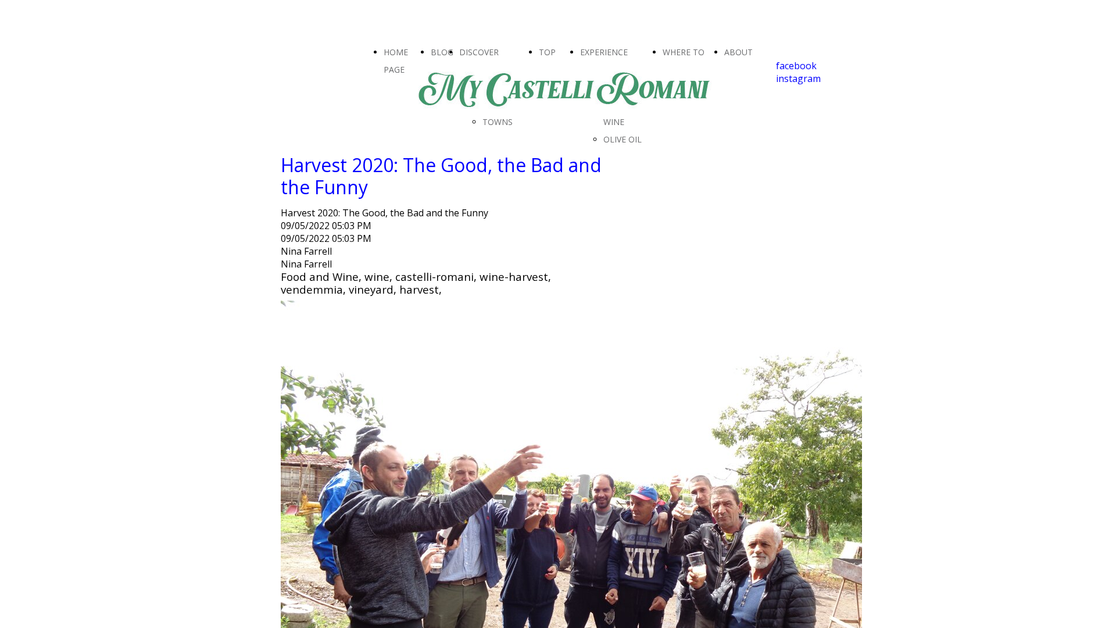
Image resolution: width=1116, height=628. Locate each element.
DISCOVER (479, 52)
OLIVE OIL (622, 139)
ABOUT (738, 52)
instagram (798, 78)
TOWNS (497, 121)
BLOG (442, 52)
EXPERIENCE (604, 52)
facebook (796, 65)
